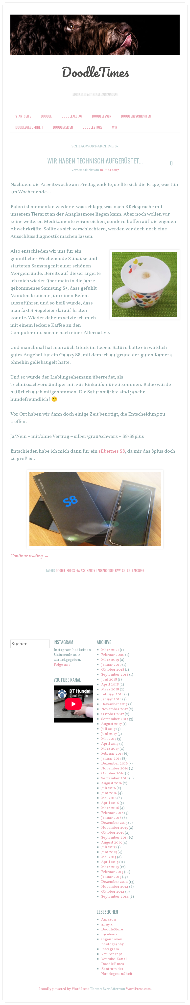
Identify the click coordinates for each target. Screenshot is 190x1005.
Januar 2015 (111, 877)
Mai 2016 (109, 798)
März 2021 (110, 650)
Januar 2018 (111, 699)
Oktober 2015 (112, 832)
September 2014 (115, 896)
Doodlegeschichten (136, 116)
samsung (138, 570)
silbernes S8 (111, 451)
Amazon (108, 919)
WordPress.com (138, 989)
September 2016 (114, 778)
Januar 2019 (111, 664)
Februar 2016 (112, 813)
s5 (123, 570)
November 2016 (114, 768)
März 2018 (110, 689)
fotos (71, 570)
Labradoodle (105, 570)
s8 (128, 570)
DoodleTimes (95, 72)
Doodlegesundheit (29, 127)
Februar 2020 (112, 655)
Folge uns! (63, 664)
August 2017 (111, 724)
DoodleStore (92, 127)
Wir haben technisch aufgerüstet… (95, 160)
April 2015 (110, 862)
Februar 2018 (112, 694)
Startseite (23, 116)
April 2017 (110, 743)
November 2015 (114, 827)
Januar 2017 (111, 758)
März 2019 (110, 660)
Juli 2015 (108, 847)
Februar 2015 (112, 872)
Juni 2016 (109, 793)
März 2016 (110, 808)
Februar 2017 (112, 753)
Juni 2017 (109, 734)
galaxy (80, 570)
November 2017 (114, 709)
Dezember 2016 (114, 763)
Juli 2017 (108, 729)
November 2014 (114, 886)
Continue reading (29, 556)
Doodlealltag (72, 116)
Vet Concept (111, 954)
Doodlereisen (63, 127)
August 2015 (111, 842)
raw (117, 570)
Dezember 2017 (114, 704)
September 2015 (114, 837)
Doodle (46, 116)
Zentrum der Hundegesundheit (116, 971)
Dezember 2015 (114, 822)
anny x (107, 924)
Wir (114, 127)
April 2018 (110, 684)
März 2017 (110, 748)
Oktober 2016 (112, 773)
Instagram (110, 949)
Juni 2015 (109, 852)
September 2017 (114, 719)
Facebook (109, 934)
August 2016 (111, 783)
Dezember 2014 (114, 881)
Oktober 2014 (112, 891)
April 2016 (110, 803)
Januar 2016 (111, 818)
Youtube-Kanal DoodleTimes (114, 962)
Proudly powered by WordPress (64, 989)
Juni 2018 (109, 679)
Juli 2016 (108, 788)
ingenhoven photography (112, 942)
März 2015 (110, 867)
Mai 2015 (108, 857)
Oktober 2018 (112, 669)
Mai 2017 (108, 739)
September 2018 (114, 674)
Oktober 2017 (112, 714)
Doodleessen (101, 116)
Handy (91, 570)
